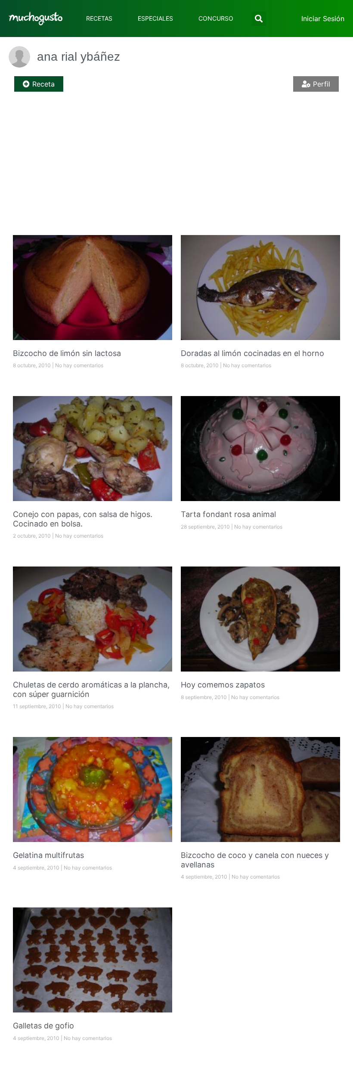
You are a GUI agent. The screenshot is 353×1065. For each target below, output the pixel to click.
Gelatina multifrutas (48, 855)
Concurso (215, 18)
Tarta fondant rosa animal (228, 514)
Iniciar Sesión (322, 18)
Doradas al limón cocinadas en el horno (252, 353)
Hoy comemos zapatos (223, 684)
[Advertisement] (176, 166)
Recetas (99, 18)
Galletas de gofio (43, 1025)
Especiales (155, 18)
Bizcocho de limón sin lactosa (67, 353)
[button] (259, 19)
